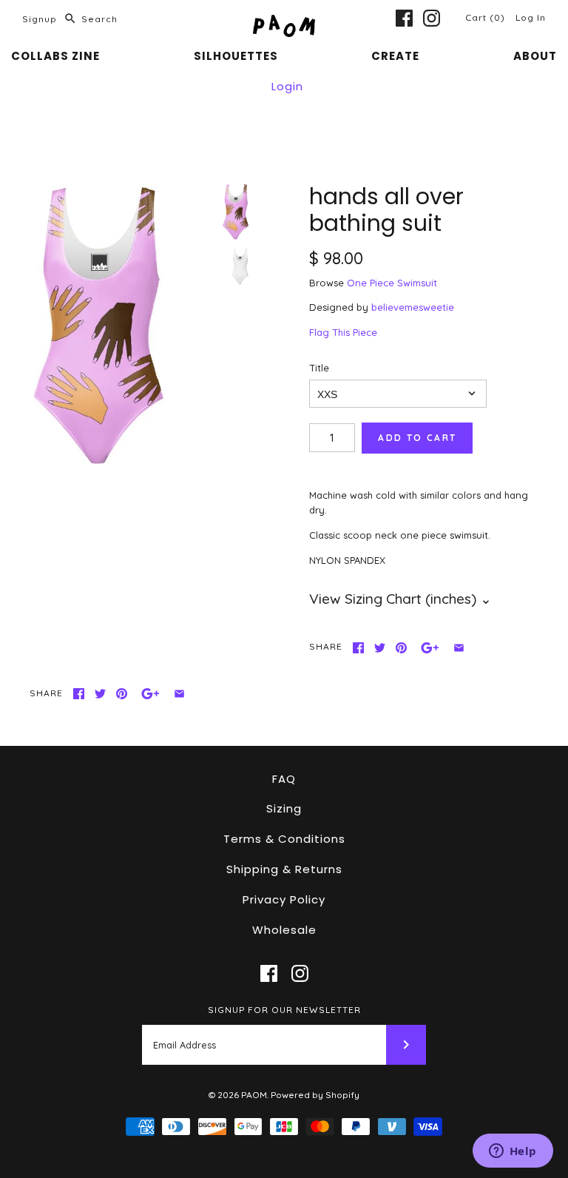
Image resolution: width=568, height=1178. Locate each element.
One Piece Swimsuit (392, 283)
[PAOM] (284, 22)
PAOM (254, 1094)
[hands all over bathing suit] (122, 327)
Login (287, 86)
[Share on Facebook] (358, 647)
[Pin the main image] (401, 647)
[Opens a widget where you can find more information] (512, 1152)
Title (319, 368)
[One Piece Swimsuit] (240, 266)
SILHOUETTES (236, 56)
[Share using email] (458, 647)
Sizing (284, 808)
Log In (530, 17)
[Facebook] (404, 18)
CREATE (395, 56)
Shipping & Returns (284, 869)
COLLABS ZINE (55, 56)
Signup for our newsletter (284, 1009)
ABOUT (535, 56)
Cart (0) (486, 17)
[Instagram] (431, 18)
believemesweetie (412, 307)
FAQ (284, 779)
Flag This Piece (343, 332)
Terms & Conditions (284, 839)
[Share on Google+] (430, 647)
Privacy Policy (284, 899)
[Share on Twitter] (379, 647)
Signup (39, 18)
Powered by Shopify (315, 1094)
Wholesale (284, 930)
